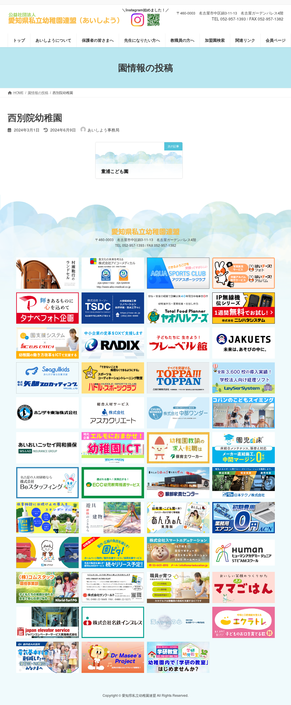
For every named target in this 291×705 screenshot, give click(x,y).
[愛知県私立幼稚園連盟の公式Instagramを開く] (145, 18)
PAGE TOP (278, 678)
